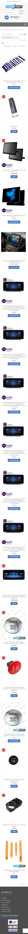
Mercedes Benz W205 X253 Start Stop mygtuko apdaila (14, 780)
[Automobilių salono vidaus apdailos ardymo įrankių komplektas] (13, 853)
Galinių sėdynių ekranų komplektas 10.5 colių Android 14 (14, 170)
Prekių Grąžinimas (6, 902)
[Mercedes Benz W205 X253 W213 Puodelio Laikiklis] (13, 807)
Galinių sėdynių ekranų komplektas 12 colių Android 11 (14, 216)
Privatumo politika (6, 911)
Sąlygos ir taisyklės (6, 909)
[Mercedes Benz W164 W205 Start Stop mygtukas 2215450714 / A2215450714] (13, 717)
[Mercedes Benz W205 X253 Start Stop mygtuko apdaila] (13, 762)
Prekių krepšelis (5, 907)
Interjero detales (7, 46)
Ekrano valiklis (14, 126)
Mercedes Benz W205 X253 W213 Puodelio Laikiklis (14, 825)
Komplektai (15, 46)
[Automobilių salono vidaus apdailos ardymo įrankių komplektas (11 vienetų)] (13, 64)
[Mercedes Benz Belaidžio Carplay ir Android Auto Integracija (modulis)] (13, 243)
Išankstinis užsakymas (14, 87)
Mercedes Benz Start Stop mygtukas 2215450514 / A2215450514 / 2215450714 (14, 642)
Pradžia (3, 29)
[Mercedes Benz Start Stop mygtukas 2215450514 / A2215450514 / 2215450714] (13, 625)
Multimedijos (23, 46)
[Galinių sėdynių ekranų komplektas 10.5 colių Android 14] (13, 153)
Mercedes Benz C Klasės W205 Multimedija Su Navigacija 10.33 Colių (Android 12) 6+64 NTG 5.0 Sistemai (14, 597)
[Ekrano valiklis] (13, 109)
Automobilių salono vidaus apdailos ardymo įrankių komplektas (14, 870)
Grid (22, 34)
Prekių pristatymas (16, 1)
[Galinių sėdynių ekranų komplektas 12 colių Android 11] (13, 198)
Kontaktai (9, 1)
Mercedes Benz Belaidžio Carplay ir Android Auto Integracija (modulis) (14, 261)
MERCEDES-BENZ (9, 29)
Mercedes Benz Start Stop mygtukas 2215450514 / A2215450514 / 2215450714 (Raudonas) (14, 689)
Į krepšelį (14, 131)
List (25, 34)
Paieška (21, 12)
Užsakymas (4, 904)
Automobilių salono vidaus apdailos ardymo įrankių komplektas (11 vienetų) (14, 81)
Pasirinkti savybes (14, 267)
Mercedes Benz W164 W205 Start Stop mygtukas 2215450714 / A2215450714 (14, 734)
